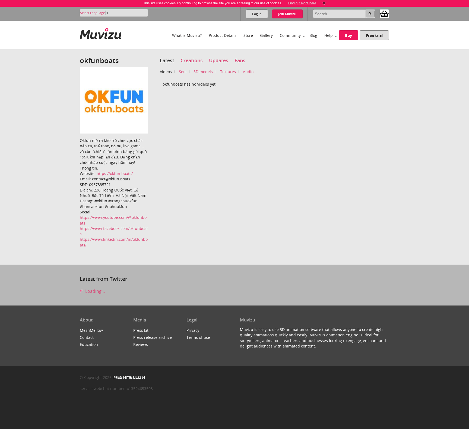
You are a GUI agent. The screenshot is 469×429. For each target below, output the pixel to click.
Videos (166, 71)
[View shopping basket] (384, 13)
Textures (228, 71)
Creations (191, 60)
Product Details (222, 35)
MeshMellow (91, 330)
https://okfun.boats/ (115, 173)
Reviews (140, 344)
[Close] (324, 3)
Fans (239, 60)
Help (328, 35)
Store (248, 35)
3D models (203, 71)
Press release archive (152, 337)
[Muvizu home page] (100, 32)
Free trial (374, 35)
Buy (348, 35)
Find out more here (302, 3)
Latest (167, 60)
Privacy (192, 330)
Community (290, 35)
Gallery (266, 35)
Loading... (94, 291)
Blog (313, 35)
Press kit (140, 330)
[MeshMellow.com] (129, 377)
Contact (87, 337)
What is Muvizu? (187, 35)
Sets (182, 71)
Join (287, 14)
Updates (218, 60)
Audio (248, 71)
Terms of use (198, 337)
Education (89, 344)
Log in (257, 14)
